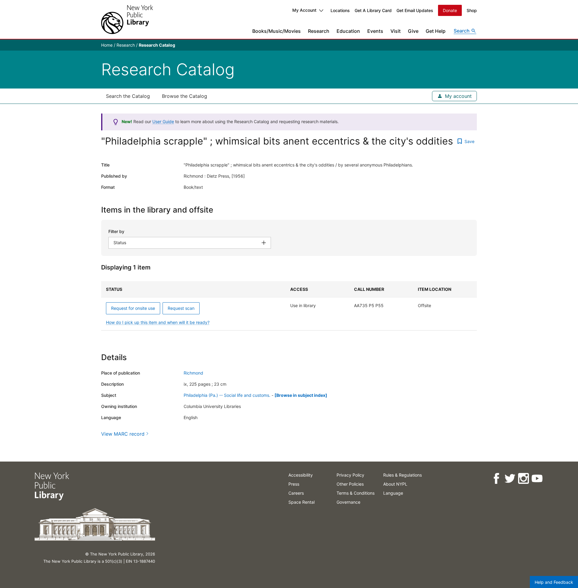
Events (375, 31)
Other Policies (350, 484)
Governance (348, 502)
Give (413, 31)
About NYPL (395, 484)
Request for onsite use (133, 308)
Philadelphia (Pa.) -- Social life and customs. (227, 395)
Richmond (193, 372)
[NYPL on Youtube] (536, 478)
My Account (304, 10)
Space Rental (301, 502)
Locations (340, 10)
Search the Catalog (128, 96)
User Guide (163, 121)
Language (393, 493)
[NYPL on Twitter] (509, 478)
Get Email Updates (414, 10)
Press (293, 484)
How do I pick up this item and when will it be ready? (158, 322)
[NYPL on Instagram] (523, 478)
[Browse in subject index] (301, 395)
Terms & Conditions (355, 493)
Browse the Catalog (184, 96)
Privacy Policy (350, 475)
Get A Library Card (373, 10)
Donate (450, 10)
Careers (296, 493)
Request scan (181, 308)
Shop (472, 10)
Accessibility (300, 475)
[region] (289, 305)
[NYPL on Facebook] (496, 478)
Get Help (436, 31)
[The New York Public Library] (127, 19)
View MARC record (122, 434)
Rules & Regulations (402, 475)
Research (318, 31)
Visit (395, 31)
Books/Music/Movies (276, 31)
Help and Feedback (554, 582)
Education (348, 31)
